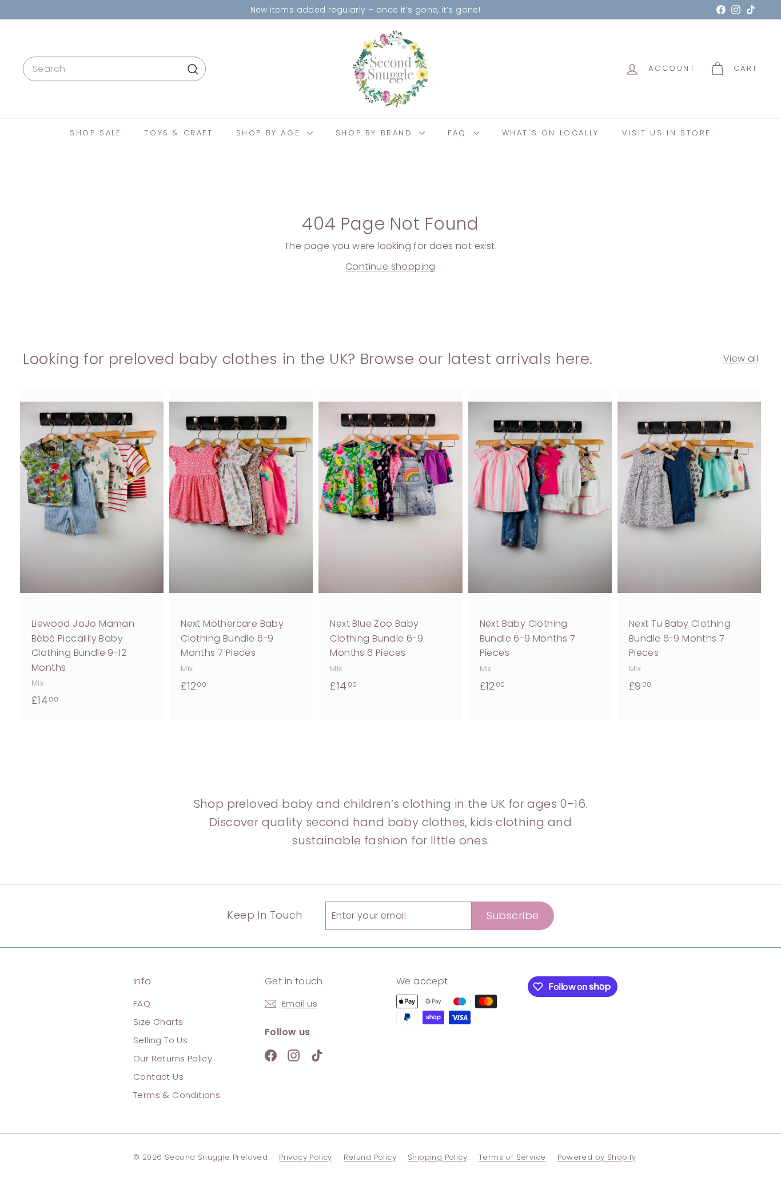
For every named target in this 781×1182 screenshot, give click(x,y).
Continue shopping (390, 266)
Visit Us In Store (666, 132)
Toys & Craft (178, 132)
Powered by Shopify (596, 1157)
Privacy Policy (305, 1157)
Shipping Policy (437, 1157)
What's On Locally (550, 132)
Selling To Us (160, 1040)
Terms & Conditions (176, 1095)
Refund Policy (370, 1157)
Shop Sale (95, 132)
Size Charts (158, 1022)
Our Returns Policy (172, 1058)
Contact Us (158, 1077)
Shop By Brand (376, 132)
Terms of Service (512, 1157)
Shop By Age (270, 132)
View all (740, 358)
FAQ (459, 132)
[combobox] (114, 69)
